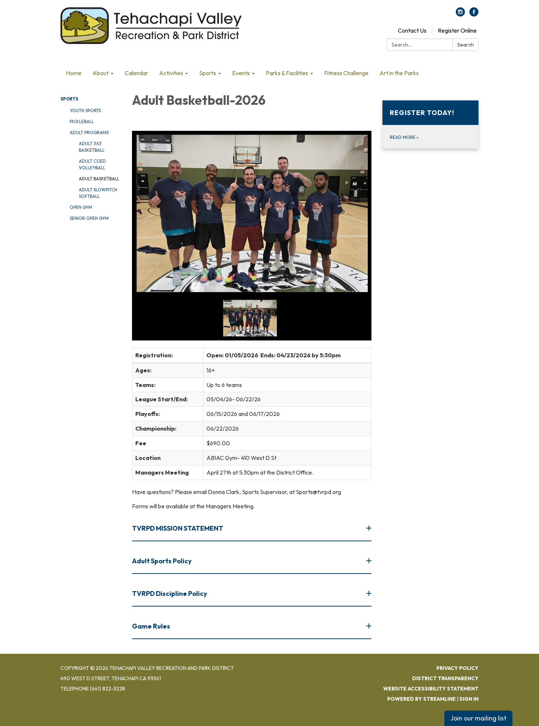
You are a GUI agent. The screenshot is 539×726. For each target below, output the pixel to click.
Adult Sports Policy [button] (162, 561)
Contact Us (412, 30)
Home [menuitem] (73, 73)
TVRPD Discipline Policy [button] (169, 593)
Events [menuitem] (241, 73)
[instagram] (460, 14)
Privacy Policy (457, 668)
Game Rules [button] (151, 626)
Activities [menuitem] (171, 73)
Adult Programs (89, 132)
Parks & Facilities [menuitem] (287, 73)
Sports (69, 99)
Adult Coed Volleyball (92, 164)
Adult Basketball (99, 178)
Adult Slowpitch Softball (98, 193)
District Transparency (445, 678)
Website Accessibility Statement (430, 688)
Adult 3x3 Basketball (91, 147)
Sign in (468, 699)
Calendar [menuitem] (136, 73)
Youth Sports (85, 110)
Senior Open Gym (89, 218)
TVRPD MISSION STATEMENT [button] (177, 528)
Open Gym (81, 207)
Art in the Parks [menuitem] (399, 73)
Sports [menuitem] (207, 73)
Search (465, 44)
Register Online (457, 30)
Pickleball (82, 121)
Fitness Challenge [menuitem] (346, 73)
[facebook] (473, 14)
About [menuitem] (100, 73)
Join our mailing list (478, 718)
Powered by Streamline (421, 699)
